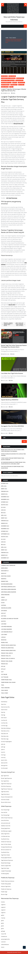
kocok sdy (3, 757)
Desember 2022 (5, 526)
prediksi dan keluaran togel (8, 645)
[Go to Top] (24, 947)
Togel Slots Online (5, 792)
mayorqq (3, 918)
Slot (2, 672)
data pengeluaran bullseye (8, 587)
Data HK (14, 82)
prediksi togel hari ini (7, 653)
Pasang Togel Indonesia (6, 858)
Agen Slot (3, 573)
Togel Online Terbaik (5, 855)
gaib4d (2, 915)
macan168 (3, 934)
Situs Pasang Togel (5, 815)
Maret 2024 (4, 489)
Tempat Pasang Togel (6, 680)
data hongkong (5, 84)
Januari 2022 (4, 555)
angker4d (3, 905)
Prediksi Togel (4, 892)
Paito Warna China (5, 731)
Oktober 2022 (4, 531)
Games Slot (4, 600)
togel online (5, 87)
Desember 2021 (5, 558)
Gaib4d (3, 597)
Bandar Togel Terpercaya (6, 778)
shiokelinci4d (4, 936)
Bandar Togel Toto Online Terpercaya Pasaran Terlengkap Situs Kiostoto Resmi (14, 346)
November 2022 (5, 529)
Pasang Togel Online (5, 828)
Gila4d (2, 603)
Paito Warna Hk (4, 734)
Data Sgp (3, 715)
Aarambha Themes (17, 952)
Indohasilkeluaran (6, 608)
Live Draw (3, 624)
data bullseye (19, 80)
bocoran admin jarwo (6, 584)
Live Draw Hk (4, 720)
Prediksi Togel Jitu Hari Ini (8, 658)
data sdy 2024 (4, 763)
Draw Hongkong (5, 595)
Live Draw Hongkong (6, 627)
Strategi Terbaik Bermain (6, 847)
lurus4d (3, 637)
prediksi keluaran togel (7, 648)
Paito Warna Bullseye (5, 728)
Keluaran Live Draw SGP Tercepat (9, 619)
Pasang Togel (4, 642)
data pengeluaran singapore (8, 592)
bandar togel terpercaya (8, 80)
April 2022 (3, 547)
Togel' (11, 87)
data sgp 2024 (4, 765)
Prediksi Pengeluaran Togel (8, 650)
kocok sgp (3, 755)
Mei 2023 (3, 513)
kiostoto (3, 902)
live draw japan (4, 768)
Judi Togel (21, 84)
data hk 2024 (4, 760)
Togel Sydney (4, 693)
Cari (4, 438)
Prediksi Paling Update (6, 884)
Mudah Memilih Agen (5, 863)
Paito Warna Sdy (4, 736)
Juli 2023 (3, 507)
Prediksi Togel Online (6, 661)
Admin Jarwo (4, 568)
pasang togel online (5, 939)
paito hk (3, 749)
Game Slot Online (5, 820)
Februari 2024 (4, 491)
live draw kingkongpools (6, 741)
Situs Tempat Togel (5, 810)
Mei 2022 (3, 545)
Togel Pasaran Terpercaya (6, 789)
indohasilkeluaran (5, 944)
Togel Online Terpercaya (6, 784)
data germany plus (18, 123)
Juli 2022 (3, 539)
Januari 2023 (4, 523)
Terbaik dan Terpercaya (6, 842)
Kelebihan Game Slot (5, 826)
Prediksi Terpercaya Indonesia (7, 881)
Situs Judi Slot (4, 812)
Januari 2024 (4, 494)
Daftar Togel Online (5, 834)
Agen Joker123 (5, 571)
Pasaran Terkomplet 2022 (7, 797)
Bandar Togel (4, 581)
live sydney (4, 634)
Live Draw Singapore (6, 629)
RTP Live (3, 666)
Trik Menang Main (5, 874)
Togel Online (12, 76)
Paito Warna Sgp (4, 739)
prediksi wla (4, 664)
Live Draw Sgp (4, 726)
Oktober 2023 (4, 502)
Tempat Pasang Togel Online (8, 682)
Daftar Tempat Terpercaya (6, 818)
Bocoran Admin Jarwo (6, 802)
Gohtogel (3, 605)
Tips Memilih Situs (5, 839)
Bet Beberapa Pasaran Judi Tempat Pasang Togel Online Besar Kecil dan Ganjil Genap (13, 463)
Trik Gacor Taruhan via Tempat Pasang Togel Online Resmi (12, 467)
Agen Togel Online (6, 576)
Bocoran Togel (4, 894)
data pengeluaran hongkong (8, 589)
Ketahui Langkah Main (6, 866)
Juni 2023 (3, 510)
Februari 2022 (4, 553)
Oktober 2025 (4, 483)
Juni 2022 (3, 542)
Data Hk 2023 (4, 710)
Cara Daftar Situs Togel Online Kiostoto (12, 373)
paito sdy (3, 744)
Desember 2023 (5, 497)
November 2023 (5, 499)
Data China (3, 704)
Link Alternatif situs (5, 836)
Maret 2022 (4, 550)
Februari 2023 (4, 521)
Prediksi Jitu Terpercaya (6, 889)
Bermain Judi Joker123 (6, 850)
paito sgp (3, 747)
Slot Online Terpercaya (6, 786)
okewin (2, 947)
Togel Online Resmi (5, 794)
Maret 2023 (4, 518)
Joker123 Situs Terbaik (6, 844)
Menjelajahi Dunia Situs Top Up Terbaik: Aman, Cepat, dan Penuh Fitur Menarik (12, 450)
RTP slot (3, 669)
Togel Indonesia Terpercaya (7, 860)
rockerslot (3, 942)
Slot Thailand (4, 677)
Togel (2, 685)
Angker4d (3, 579)
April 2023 (3, 515)
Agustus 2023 (4, 505)
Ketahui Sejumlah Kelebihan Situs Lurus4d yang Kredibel (13, 454)
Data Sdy (3, 712)
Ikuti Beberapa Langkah (6, 831)
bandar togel (20, 78)
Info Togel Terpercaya (11, 198)
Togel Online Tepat (5, 868)
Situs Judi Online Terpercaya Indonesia (14, 18)
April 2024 (3, 486)
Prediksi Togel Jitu (6, 656)
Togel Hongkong (5, 688)
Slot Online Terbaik (5, 800)
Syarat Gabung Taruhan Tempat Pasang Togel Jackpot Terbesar (12, 459)
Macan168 (3, 640)
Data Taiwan (4, 718)
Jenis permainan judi (5, 823)
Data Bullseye (4, 702)
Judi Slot (3, 613)
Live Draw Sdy (4, 723)
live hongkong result (6, 632)
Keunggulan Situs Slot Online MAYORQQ (12, 426)
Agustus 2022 (4, 537)
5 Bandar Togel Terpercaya (8, 78)
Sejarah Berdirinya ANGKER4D (9, 399)
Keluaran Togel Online (6, 886)
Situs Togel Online (5, 781)
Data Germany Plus (6, 82)
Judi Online (4, 76)
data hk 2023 (21, 82)
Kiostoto (3, 621)
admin (13, 93)
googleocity (14, 84)
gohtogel (3, 931)
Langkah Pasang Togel (6, 871)
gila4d (2, 921)
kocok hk (3, 752)
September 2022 (5, 534)
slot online (4, 674)
